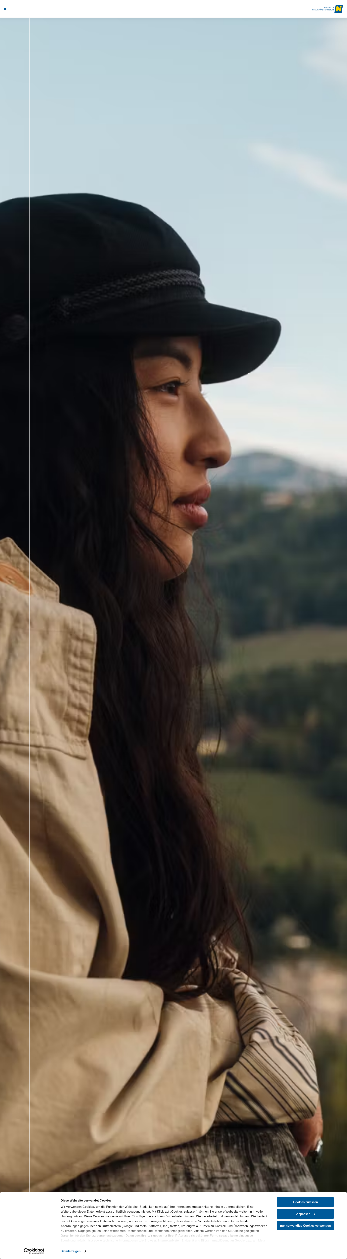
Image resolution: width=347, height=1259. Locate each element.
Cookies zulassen (305, 1202)
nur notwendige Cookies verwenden (305, 1225)
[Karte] (15, 9)
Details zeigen (71, 1251)
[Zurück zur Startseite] (327, 8)
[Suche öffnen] (27, 9)
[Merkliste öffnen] (21, 9)
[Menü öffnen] (5, 9)
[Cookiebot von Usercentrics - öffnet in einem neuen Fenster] (34, 1251)
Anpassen (303, 1214)
